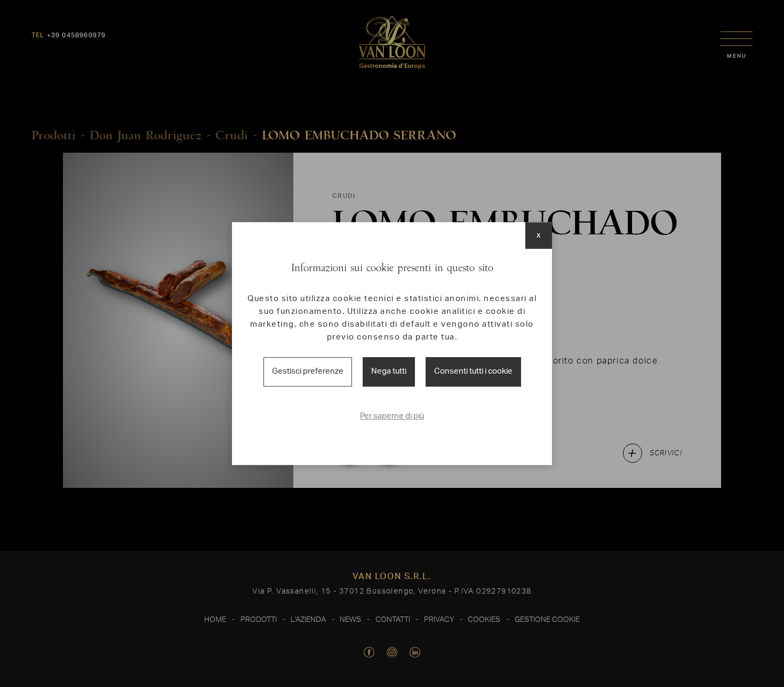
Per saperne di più (392, 416)
